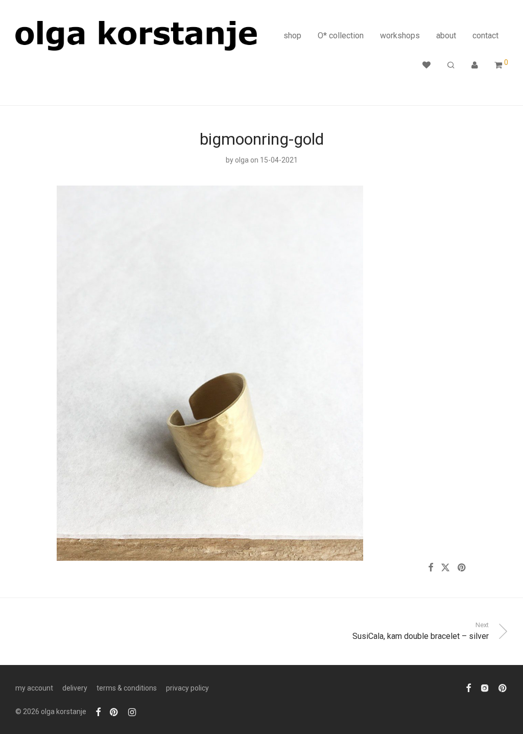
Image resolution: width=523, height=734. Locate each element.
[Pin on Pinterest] (462, 568)
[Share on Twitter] (445, 568)
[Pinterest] (114, 711)
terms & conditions (127, 688)
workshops (400, 35)
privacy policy (187, 688)
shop (292, 35)
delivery (74, 688)
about (446, 35)
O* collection (341, 35)
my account (34, 688)
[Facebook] (98, 711)
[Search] (451, 65)
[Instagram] (132, 711)
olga (242, 160)
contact (485, 35)
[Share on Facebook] (430, 568)
